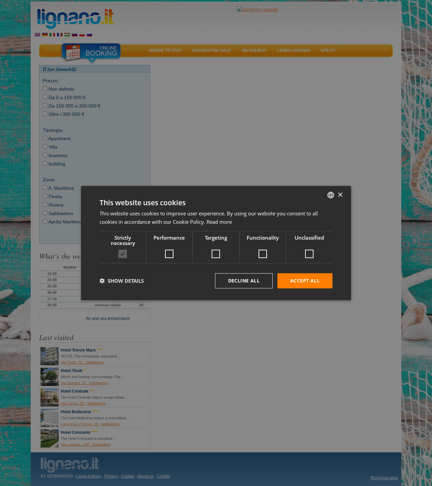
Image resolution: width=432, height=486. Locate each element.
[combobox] (330, 195)
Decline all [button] (244, 280)
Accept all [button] (305, 280)
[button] (122, 280)
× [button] (340, 194)
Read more (219, 221)
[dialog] (216, 243)
